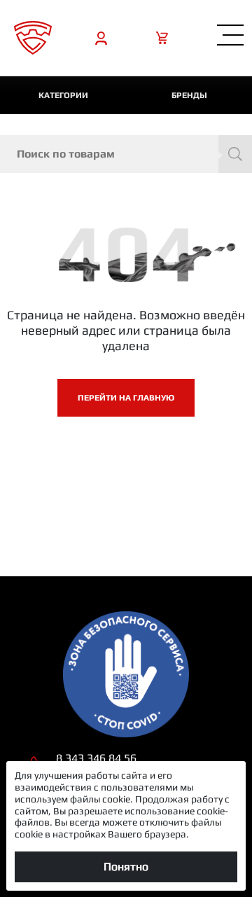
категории (63, 95)
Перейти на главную (126, 398)
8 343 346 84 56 (96, 758)
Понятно (126, 866)
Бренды (189, 95)
